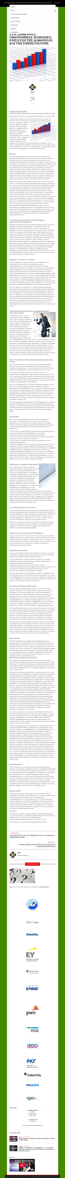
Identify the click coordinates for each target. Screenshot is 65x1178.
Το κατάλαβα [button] (57, 2)
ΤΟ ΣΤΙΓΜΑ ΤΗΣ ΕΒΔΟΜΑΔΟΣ (19, 14)
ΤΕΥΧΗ (13, 10)
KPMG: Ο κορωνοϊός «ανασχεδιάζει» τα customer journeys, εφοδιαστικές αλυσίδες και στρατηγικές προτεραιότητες (37, 1149)
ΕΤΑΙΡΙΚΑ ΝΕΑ (26, 1146)
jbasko (32, 92)
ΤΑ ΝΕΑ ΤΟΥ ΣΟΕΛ (16, 21)
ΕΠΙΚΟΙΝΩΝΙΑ (14, 32)
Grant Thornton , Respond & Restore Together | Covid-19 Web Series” (37, 1139)
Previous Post (14, 833)
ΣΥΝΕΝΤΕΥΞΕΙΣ (15, 18)
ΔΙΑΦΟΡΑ (13, 28)
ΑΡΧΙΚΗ (13, 7)
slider (21, 1146)
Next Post (52, 842)
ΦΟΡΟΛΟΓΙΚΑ (14, 25)
